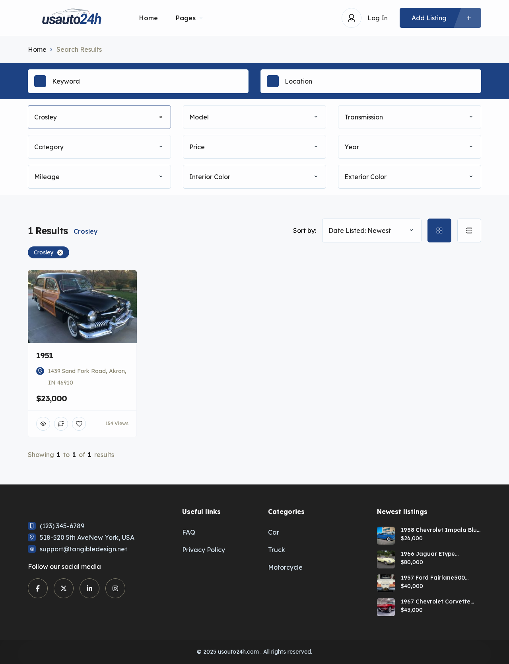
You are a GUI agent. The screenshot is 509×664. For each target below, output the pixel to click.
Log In (377, 18)
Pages (186, 18)
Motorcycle (285, 567)
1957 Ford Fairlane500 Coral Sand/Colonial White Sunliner (439, 577)
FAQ (188, 532)
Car (273, 532)
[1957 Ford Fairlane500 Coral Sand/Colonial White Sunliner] (386, 583)
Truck (276, 550)
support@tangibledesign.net (83, 549)
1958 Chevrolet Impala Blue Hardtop (440, 530)
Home (148, 18)
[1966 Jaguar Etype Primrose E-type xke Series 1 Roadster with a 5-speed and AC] (386, 559)
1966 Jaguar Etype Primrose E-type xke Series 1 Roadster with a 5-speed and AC (439, 554)
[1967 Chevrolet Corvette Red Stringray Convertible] (386, 607)
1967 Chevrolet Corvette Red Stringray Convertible (438, 601)
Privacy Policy (203, 550)
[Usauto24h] (71, 18)
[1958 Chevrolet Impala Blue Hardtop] (386, 536)
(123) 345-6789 (62, 526)
